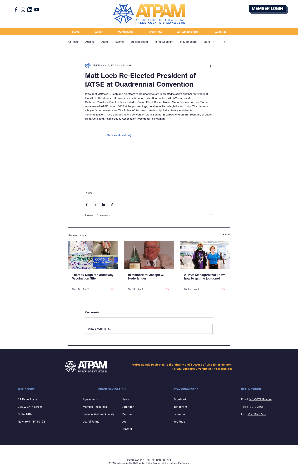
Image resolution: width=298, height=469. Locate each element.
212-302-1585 (257, 414)
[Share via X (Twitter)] (95, 204)
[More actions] (210, 65)
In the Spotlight (164, 42)
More (206, 42)
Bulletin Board (139, 42)
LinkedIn (179, 414)
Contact (127, 429)
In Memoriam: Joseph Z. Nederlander (146, 276)
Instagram (180, 407)
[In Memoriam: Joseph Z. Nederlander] (149, 255)
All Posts (73, 42)
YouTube (179, 422)
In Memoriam (188, 42)
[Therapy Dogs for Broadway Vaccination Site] (93, 255)
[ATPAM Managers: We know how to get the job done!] (205, 255)
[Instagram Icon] (23, 9)
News (89, 192)
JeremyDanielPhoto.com (177, 463)
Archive (90, 42)
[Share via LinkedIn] (103, 204)
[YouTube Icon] (36, 9)
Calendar (128, 407)
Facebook (180, 399)
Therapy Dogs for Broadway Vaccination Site (92, 276)
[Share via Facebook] (86, 204)
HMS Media (139, 463)
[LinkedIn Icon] (29, 9)
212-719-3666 (254, 407)
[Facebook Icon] (16, 9)
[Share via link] (112, 204)
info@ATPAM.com (260, 399)
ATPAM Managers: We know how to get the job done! (204, 276)
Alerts (104, 42)
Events (119, 42)
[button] (155, 32)
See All (226, 234)
